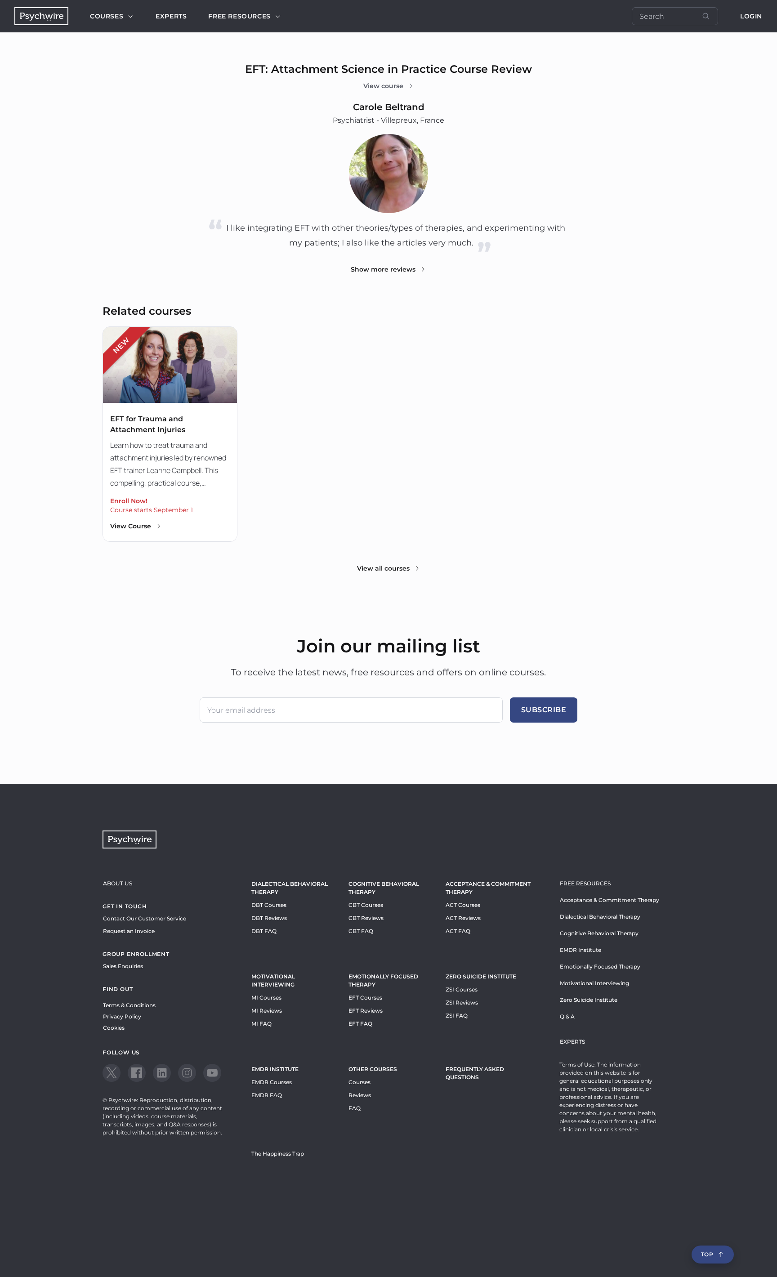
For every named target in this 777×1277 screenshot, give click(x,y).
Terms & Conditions (129, 1005)
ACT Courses (463, 905)
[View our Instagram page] (187, 1073)
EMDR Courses (271, 1082)
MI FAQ (261, 1023)
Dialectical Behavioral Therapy (289, 887)
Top (707, 1254)
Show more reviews (383, 269)
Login (751, 16)
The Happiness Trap (277, 1153)
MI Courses (266, 997)
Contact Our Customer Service (144, 918)
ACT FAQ (458, 931)
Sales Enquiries (123, 966)
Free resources (239, 16)
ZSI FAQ (457, 1015)
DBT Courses (268, 905)
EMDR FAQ (266, 1095)
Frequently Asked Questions (475, 1073)
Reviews (359, 1095)
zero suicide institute (481, 976)
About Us (117, 883)
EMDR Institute (275, 1069)
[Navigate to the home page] (41, 16)
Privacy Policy (122, 1016)
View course (383, 86)
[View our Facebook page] (137, 1073)
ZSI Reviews (462, 1002)
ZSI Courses (462, 989)
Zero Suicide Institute (588, 999)
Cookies (114, 1027)
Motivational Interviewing (273, 980)
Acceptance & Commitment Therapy (488, 887)
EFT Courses (365, 997)
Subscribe (544, 709)
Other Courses (372, 1069)
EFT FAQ (360, 1023)
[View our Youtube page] (212, 1073)
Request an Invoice (129, 931)
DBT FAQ (264, 931)
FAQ (354, 1108)
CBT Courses (365, 905)
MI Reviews (266, 1010)
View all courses (383, 568)
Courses (106, 16)
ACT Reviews (463, 918)
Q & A (567, 1016)
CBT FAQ (360, 931)
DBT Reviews (269, 918)
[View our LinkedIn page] (162, 1073)
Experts (171, 16)
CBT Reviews (366, 918)
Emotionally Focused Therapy (383, 980)
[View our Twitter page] (112, 1073)
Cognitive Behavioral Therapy (383, 887)
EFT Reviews (365, 1010)
